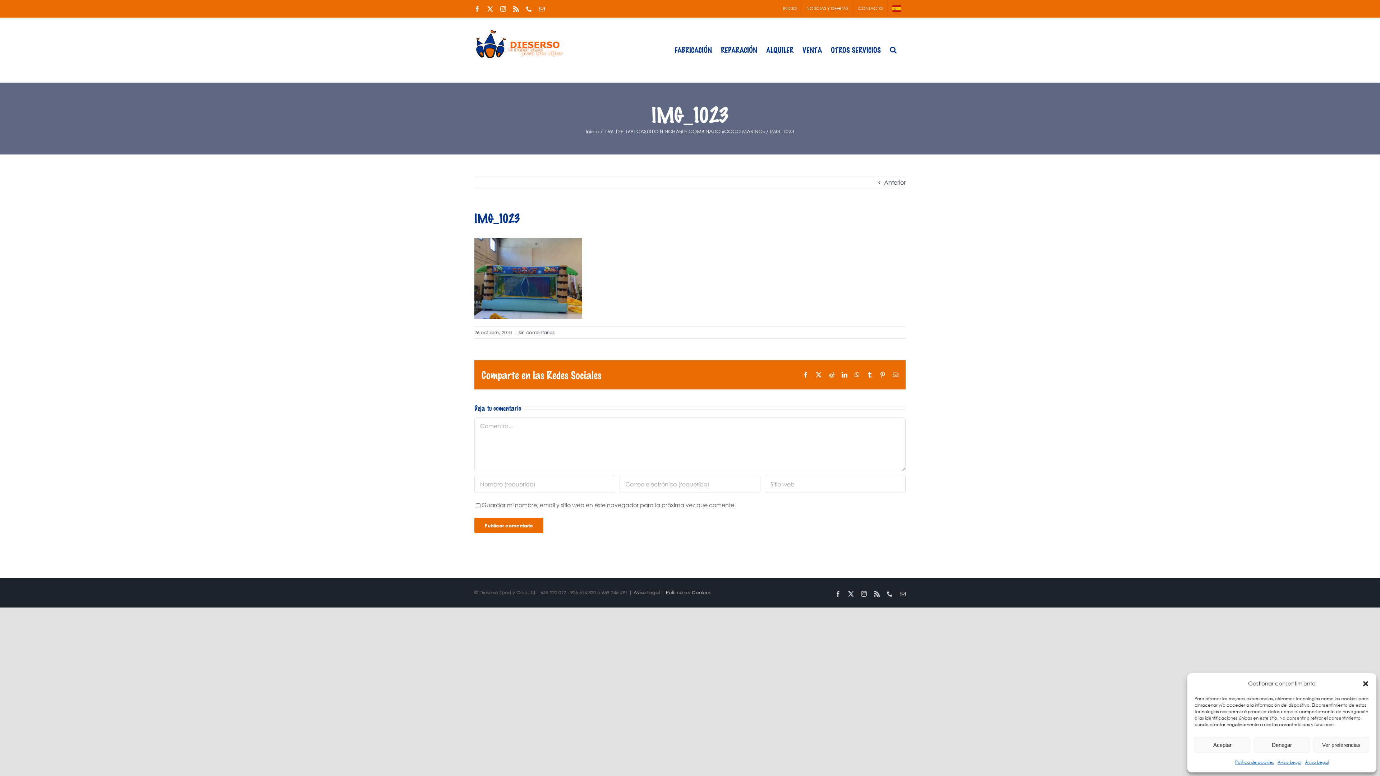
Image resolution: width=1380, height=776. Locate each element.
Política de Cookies (688, 593)
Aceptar (1222, 745)
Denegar (1282, 745)
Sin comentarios (537, 332)
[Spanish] (897, 8)
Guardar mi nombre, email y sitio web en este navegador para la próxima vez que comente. (609, 505)
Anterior (895, 182)
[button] (1365, 683)
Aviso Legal (1289, 762)
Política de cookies (1254, 762)
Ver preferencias (1341, 745)
